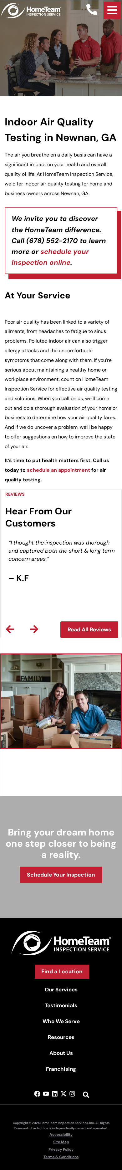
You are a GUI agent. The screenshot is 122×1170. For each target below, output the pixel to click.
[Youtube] (46, 1093)
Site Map (61, 1142)
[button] (10, 629)
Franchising (61, 1068)
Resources (61, 1037)
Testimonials (61, 1005)
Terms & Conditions (61, 1156)
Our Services (61, 989)
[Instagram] (72, 1093)
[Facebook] (37, 1093)
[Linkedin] (54, 1093)
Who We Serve (61, 1021)
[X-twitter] (63, 1093)
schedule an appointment (58, 470)
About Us (61, 1053)
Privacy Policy (61, 1149)
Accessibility (61, 1134)
